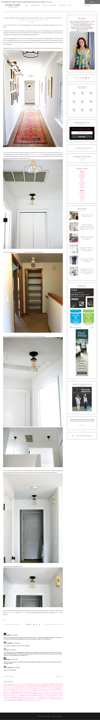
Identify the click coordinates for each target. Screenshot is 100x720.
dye (61, 689)
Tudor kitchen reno (52, 685)
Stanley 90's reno (13, 685)
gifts (49, 690)
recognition (60, 695)
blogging (55, 687)
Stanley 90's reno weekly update (26, 685)
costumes (30, 688)
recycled (5, 697)
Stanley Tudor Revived (40, 685)
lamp (58, 692)
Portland (61, 684)
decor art (44, 689)
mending (11, 694)
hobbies (8, 692)
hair (51, 690)
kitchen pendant (24, 612)
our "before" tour (19, 252)
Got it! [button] (92, 2)
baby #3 (26, 687)
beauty (40, 687)
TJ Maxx (82, 181)
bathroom (35, 687)
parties (13, 695)
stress (13, 699)
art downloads (13, 687)
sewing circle (20, 697)
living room (5, 694)
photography (29, 695)
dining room (52, 689)
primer (44, 695)
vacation (5, 700)
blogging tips (60, 687)
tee (18, 699)
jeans (46, 692)
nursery (40, 694)
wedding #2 (24, 700)
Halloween (20, 684)
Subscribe (82, 136)
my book (21, 693)
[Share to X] (34, 624)
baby (18, 687)
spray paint (57, 697)
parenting (60, 694)
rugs (9, 697)
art (8, 687)
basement (30, 687)
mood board (16, 693)
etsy (7, 690)
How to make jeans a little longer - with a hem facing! (87, 260)
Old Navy (82, 197)
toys (49, 698)
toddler (35, 698)
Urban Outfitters (82, 183)
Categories (53, 5)
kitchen (52, 692)
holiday (13, 692)
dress (57, 688)
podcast (34, 695)
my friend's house (28, 693)
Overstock (82, 179)
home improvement (29, 692)
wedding (19, 700)
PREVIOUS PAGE (8, 676)
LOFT (82, 194)
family (17, 690)
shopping (41, 697)
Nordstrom (82, 196)
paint (56, 694)
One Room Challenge (49, 684)
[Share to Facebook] (36, 624)
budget (16, 689)
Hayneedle (82, 177)
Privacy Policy (82, 425)
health (4, 692)
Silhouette (5, 685)
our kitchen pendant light (36, 154)
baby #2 (22, 687)
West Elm (82, 186)
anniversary (60, 685)
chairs (19, 689)
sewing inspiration (29, 697)
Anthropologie (82, 174)
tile (33, 699)
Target (82, 180)
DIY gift (16, 684)
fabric (14, 690)
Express (82, 191)
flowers (30, 690)
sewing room (35, 697)
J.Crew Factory (82, 193)
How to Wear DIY (28, 684)
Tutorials (44, 5)
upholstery (60, 699)
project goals (49, 695)
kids (49, 692)
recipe (55, 695)
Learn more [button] (49, 2)
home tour (37, 692)
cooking (25, 688)
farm (20, 690)
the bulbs (59, 612)
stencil (9, 699)
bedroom (44, 687)
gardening (45, 690)
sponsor (51, 697)
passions (17, 695)
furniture (38, 690)
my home (35, 694)
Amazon (82, 173)
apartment (5, 687)
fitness (27, 690)
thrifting (30, 698)
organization (51, 693)
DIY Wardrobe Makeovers (9, 684)
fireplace (23, 690)
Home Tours (62, 5)
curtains (40, 689)
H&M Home (82, 176)
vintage (9, 700)
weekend (37, 700)
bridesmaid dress (10, 688)
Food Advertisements (80, 148)
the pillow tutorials (24, 699)
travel (51, 699)
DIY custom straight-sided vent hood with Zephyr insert (87, 249)
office (43, 693)
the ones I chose (12, 612)
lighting (61, 692)
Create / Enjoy (45, 716)
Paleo (56, 684)
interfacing (43, 692)
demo (48, 688)
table (16, 698)
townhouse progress (43, 699)
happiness (55, 690)
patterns (22, 695)
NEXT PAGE (59, 676)
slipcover (47, 697)
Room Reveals (35, 5)
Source (33, 148)
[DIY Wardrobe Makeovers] (82, 411)
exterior (10, 690)
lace (55, 692)
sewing (13, 697)
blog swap (50, 687)
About (27, 5)
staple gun (5, 698)
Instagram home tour (38, 684)
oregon (47, 694)
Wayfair (82, 184)
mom (90, 21)
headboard (60, 690)
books (4, 689)
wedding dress (31, 700)
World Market (82, 187)
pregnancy (39, 695)
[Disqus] (33, 651)
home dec (19, 692)
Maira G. (60, 716)
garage (41, 690)
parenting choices (7, 695)
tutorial (55, 699)
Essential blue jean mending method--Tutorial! (87, 238)
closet (22, 688)
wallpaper (14, 700)
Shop (70, 5)
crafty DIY (35, 689)
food (34, 690)
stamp (61, 697)
